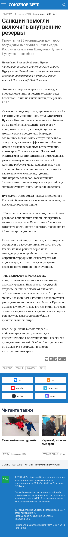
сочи (42, 368)
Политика (7, 14)
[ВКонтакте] (46, 359)
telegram (53, 388)
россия (19, 368)
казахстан (31, 368)
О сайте (6, 465)
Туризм (6, 454)
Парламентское (50, 454)
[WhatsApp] (64, 359)
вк (20, 379)
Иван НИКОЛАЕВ (48, 14)
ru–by (20, 395)
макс (53, 395)
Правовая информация (47, 465)
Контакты (17, 465)
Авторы (29, 465)
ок (53, 379)
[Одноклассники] (51, 359)
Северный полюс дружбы (19, 440)
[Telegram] (55, 359)
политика (7, 368)
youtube (20, 388)
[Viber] (60, 359)
